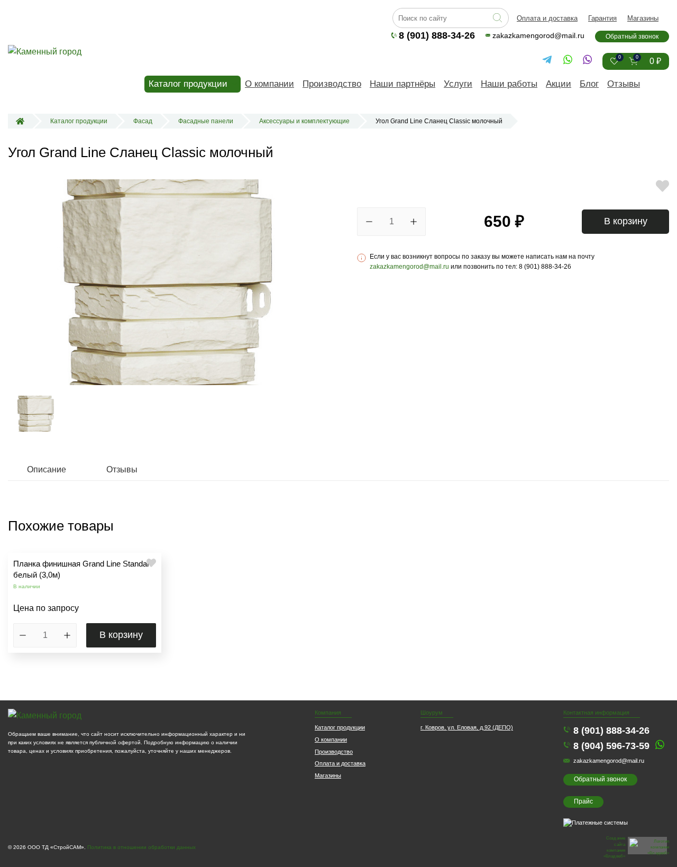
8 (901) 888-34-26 (437, 35)
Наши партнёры (402, 84)
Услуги (458, 84)
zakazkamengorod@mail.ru (538, 35)
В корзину (625, 221)
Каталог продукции (188, 84)
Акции (558, 84)
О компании (269, 84)
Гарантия (602, 18)
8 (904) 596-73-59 (611, 746)
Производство (332, 84)
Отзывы (623, 84)
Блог (589, 84)
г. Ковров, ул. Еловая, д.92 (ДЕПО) (466, 727)
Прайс (583, 801)
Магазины (642, 18)
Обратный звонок (632, 36)
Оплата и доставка (547, 18)
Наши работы (509, 84)
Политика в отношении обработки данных (141, 847)
